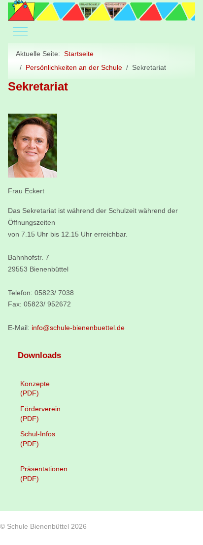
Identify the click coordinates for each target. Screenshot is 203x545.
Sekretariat (38, 86)
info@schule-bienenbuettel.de (78, 328)
